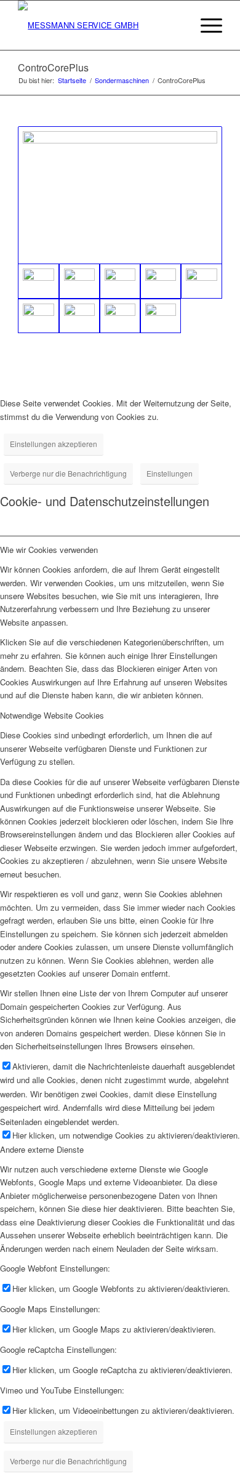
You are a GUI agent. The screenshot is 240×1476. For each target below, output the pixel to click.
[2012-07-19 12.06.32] (160, 316)
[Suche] (176, 25)
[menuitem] (176, 25)
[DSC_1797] (38, 316)
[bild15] (79, 281)
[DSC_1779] (201, 281)
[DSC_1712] (160, 281)
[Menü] (205, 25)
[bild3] (120, 195)
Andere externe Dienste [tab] (42, 1149)
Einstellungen (169, 473)
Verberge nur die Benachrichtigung (68, 473)
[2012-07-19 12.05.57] (120, 316)
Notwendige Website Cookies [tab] (52, 715)
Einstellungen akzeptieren (53, 443)
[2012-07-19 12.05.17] (79, 316)
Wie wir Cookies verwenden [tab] (49, 549)
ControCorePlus (53, 67)
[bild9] (120, 281)
